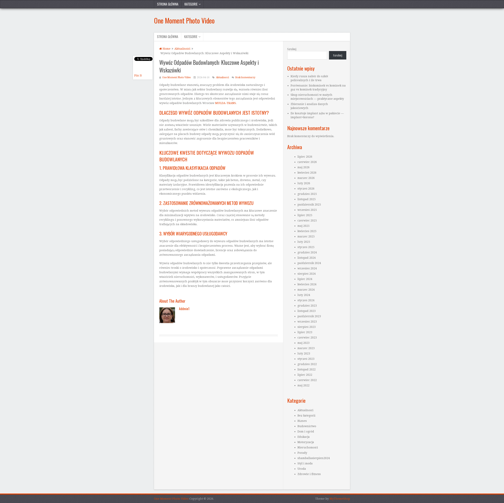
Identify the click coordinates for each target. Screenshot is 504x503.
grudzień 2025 (307, 193)
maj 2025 (303, 225)
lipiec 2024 (304, 279)
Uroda (301, 468)
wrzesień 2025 (307, 209)
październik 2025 (309, 204)
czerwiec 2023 (307, 337)
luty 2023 (303, 353)
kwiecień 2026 (306, 172)
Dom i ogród (305, 431)
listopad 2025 (306, 199)
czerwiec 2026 (307, 162)
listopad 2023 (306, 310)
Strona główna (167, 4)
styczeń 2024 (305, 300)
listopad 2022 (306, 369)
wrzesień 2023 (307, 321)
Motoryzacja (305, 442)
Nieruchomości (307, 447)
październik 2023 (309, 316)
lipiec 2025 (304, 215)
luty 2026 (303, 183)
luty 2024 (303, 295)
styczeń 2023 (305, 358)
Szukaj (291, 49)
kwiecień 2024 (306, 284)
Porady (302, 452)
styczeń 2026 (305, 188)
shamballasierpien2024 (313, 458)
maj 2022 (303, 385)
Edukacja (303, 436)
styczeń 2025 (305, 247)
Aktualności (222, 77)
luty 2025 (303, 241)
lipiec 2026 (304, 156)
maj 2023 (303, 342)
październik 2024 (309, 263)
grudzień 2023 (307, 305)
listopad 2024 (306, 257)
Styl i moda (305, 463)
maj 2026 (303, 167)
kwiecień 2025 (306, 231)
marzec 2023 (306, 348)
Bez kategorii (306, 415)
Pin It (138, 75)
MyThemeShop (340, 498)
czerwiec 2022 (307, 380)
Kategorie (190, 4)
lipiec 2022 (304, 374)
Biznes (302, 420)
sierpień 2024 (306, 273)
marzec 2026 (306, 177)
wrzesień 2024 (307, 268)
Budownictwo (306, 426)
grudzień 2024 (307, 252)
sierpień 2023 (306, 326)
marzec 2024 (306, 289)
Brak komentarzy (245, 77)
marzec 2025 (306, 236)
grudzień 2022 (307, 364)
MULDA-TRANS (225, 103)
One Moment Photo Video (184, 20)
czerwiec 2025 (307, 220)
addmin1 (184, 309)
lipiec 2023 (304, 332)
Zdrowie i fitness (309, 474)
